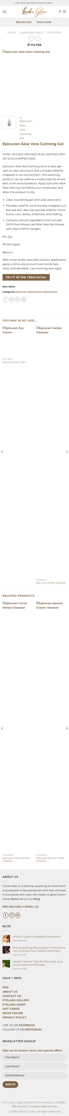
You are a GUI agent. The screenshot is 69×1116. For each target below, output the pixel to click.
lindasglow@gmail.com (43, 1106)
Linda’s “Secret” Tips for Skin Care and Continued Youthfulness (37, 963)
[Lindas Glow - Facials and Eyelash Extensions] (34, 12)
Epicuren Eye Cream (14, 362)
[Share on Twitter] (11, 299)
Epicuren (54, 32)
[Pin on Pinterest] (23, 299)
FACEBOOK (27, 1025)
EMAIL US (31, 906)
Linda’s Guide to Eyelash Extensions (37, 936)
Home (11, 32)
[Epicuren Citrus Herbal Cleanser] (18, 726)
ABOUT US (10, 991)
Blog (36, 899)
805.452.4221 (23, 22)
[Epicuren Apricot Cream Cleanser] (51, 726)
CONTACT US (12, 996)
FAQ (6, 987)
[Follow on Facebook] (60, 11)
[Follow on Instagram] (64, 11)
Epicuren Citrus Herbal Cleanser (16, 859)
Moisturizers (35, 292)
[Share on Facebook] (5, 299)
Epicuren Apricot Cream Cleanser (50, 859)
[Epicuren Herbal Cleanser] (51, 451)
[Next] (66, 458)
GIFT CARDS (11, 1008)
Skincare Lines (31, 32)
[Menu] (5, 12)
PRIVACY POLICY (15, 1017)
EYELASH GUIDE (14, 1004)
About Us (16, 899)
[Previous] (2, 458)
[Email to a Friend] (17, 299)
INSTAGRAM (33, 1029)
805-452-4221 (12, 906)
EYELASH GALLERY (16, 1000)
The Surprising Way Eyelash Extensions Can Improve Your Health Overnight (39, 949)
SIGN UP (10, 1084)
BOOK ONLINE (13, 1013)
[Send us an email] (17, 915)
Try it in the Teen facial (26, 277)
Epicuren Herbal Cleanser (51, 582)
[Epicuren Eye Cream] (18, 341)
